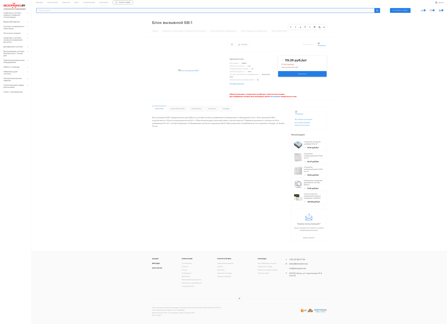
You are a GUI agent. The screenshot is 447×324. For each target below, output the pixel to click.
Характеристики (178, 109)
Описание (159, 109)
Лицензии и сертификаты (192, 283)
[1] (304, 44)
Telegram (239, 298)
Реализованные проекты (191, 280)
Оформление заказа (225, 263)
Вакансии (186, 276)
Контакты (157, 268)
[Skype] (319, 27)
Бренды (156, 263)
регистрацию (275, 96)
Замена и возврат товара (268, 270)
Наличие (212, 109)
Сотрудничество (188, 286)
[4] (310, 44)
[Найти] (377, 10)
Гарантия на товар (224, 273)
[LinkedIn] (324, 27)
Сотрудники (186, 273)
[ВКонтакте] (290, 26)
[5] (312, 44)
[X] (305, 27)
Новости (185, 266)
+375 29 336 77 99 (297, 260)
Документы (196, 109)
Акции (155, 259)
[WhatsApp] (314, 27)
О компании (186, 263)
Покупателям (224, 259)
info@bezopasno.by (297, 268)
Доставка (221, 270)
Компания (187, 259)
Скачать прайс (263, 273)
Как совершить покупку (267, 263)
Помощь (262, 259)
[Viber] (310, 27)
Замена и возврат (224, 276)
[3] (308, 44)
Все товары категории (303, 119)
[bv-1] (189, 71)
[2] (306, 44)
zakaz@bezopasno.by (298, 264)
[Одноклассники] (295, 27)
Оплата (220, 266)
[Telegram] (300, 27)
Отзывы (226, 109)
